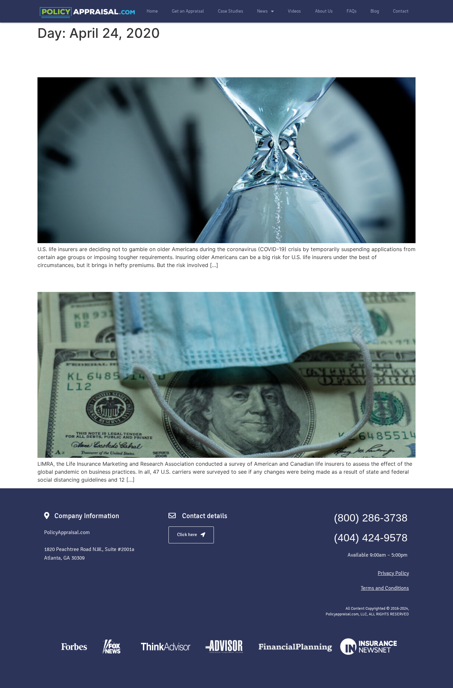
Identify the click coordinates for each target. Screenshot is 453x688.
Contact (401, 11)
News (262, 11)
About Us (324, 11)
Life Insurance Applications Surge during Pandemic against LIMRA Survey (222, 279)
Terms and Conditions (385, 588)
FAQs (351, 11)
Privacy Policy (393, 573)
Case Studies (230, 11)
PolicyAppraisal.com (67, 532)
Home (152, 11)
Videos (294, 11)
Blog (374, 11)
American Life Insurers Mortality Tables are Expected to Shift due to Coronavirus (207, 59)
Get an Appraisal (188, 11)
